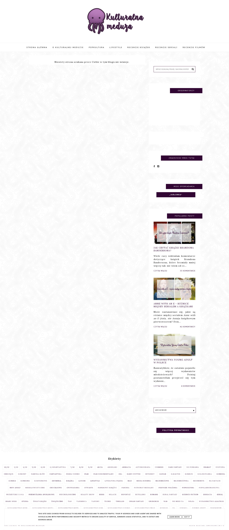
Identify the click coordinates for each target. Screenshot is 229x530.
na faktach (214, 481)
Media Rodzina (144, 481)
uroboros (154, 501)
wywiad (164, 508)
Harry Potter (134, 474)
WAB (165, 501)
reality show (87, 494)
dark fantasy (175, 467)
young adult (199, 508)
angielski (112, 467)
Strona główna (36, 47)
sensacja (207, 494)
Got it (187, 517)
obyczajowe (56, 488)
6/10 (43, 467)
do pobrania (193, 467)
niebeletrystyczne (35, 488)
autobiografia (143, 467)
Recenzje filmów (194, 47)
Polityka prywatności (175, 430)
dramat (207, 467)
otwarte (88, 488)
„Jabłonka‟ (175, 195)
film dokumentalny (103, 474)
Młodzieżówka (181, 481)
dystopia (220, 467)
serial (220, 494)
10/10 (6, 467)
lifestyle (95, 481)
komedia (221, 474)
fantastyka (55, 474)
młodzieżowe (162, 481)
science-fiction (190, 494)
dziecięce (8, 474)
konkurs (25, 481)
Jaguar (162, 474)
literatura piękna (114, 481)
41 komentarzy (187, 327)
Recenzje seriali (166, 47)
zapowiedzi (216, 508)
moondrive (198, 481)
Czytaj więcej (160, 271)
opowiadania (73, 488)
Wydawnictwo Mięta (42, 508)
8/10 (81, 467)
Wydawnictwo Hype (17, 508)
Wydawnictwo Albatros (211, 501)
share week (11, 501)
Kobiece (189, 474)
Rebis (101, 494)
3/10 (16, 467)
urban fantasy (136, 501)
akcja (100, 467)
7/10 (72, 467)
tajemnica (81, 501)
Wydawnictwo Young (119, 508)
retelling (140, 494)
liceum (82, 481)
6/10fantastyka (58, 467)
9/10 (90, 467)
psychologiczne (67, 494)
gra (120, 474)
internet (150, 474)
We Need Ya (178, 501)
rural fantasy (170, 494)
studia (25, 501)
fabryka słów (38, 474)
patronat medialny (144, 488)
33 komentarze (187, 271)
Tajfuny (95, 501)
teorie (107, 501)
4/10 (25, 467)
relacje (113, 494)
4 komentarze (188, 386)
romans (154, 494)
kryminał (56, 481)
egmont (22, 474)
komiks (12, 481)
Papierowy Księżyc (107, 488)
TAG (70, 501)
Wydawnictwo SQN (93, 508)
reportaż (126, 494)
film (86, 474)
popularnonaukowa (209, 488)
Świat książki (40, 501)
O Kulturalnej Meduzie (68, 47)
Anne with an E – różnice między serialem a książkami (173, 305)
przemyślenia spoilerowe (42, 494)
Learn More (174, 517)
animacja (126, 467)
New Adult (15, 488)
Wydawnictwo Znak (145, 508)
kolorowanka (205, 474)
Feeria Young (73, 474)
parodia (125, 488)
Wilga (191, 501)
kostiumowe (40, 481)
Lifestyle (116, 47)
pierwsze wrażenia (168, 488)
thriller (120, 501)
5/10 (34, 467)
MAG (130, 481)
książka (70, 481)
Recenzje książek (138, 47)
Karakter (175, 474)
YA (174, 508)
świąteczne (57, 501)
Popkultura (96, 47)
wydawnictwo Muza (68, 508)
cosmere (159, 467)
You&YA (183, 508)
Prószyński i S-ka (15, 494)
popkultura (188, 488)
